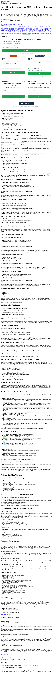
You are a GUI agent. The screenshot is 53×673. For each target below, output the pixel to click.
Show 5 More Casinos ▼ (26, 103)
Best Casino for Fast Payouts (7, 29)
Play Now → (26, 50)
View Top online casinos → (7, 19)
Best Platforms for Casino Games (44, 28)
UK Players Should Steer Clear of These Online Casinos (31, 30)
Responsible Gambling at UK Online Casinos (15, 33)
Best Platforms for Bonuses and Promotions (27, 28)
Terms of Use (10, 665)
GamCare (14, 659)
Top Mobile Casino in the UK (21, 29)
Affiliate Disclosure (17, 665)
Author (2, 2)
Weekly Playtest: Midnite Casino (35, 29)
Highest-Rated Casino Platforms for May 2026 (11, 26)
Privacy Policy (4, 665)
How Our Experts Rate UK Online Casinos (19, 31)
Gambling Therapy (22, 659)
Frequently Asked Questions (32, 33)
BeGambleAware (7, 659)
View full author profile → (6, 614)
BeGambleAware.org (38, 106)
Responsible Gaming (33, 665)
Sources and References (45, 33)
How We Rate (25, 665)
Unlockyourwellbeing (5, 1)
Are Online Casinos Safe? (35, 31)
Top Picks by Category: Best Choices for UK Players (33, 26)
